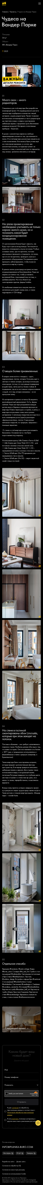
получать (15, 1119)
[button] (21, 1085)
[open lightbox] (21, 172)
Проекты (13, 12)
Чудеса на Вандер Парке (27, 12)
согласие (15, 1108)
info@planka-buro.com (17, 1147)
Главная (5, 12)
